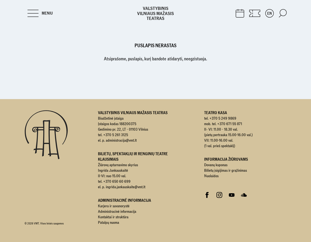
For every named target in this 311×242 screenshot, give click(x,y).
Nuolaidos (211, 176)
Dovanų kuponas (215, 165)
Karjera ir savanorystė (113, 206)
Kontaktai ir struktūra (113, 217)
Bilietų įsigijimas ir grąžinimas (225, 170)
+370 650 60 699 (117, 181)
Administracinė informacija (117, 211)
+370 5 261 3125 (115, 135)
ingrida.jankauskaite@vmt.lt (125, 187)
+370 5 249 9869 (222, 118)
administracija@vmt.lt (121, 140)
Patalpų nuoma (108, 222)
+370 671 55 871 (229, 124)
